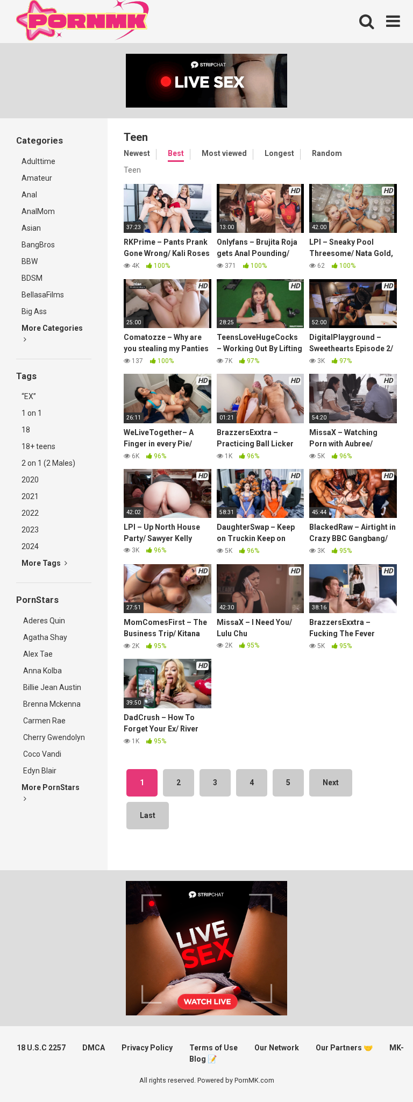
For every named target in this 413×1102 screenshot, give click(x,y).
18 (26, 429)
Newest (137, 153)
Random (327, 153)
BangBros (38, 244)
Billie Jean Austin (51, 687)
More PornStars (51, 787)
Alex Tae (37, 654)
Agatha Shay (44, 637)
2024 (30, 546)
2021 (30, 496)
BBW (30, 261)
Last (147, 815)
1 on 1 (32, 413)
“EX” (29, 396)
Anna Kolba (42, 670)
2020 (30, 479)
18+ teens (38, 446)
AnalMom (38, 211)
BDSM (32, 278)
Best (176, 153)
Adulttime (38, 161)
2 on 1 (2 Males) (48, 463)
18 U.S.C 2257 (41, 1047)
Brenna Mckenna (51, 704)
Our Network (276, 1047)
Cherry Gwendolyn (53, 737)
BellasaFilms (43, 294)
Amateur (37, 178)
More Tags (42, 563)
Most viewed (224, 153)
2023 (30, 529)
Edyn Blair (39, 770)
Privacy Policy (147, 1047)
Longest (279, 153)
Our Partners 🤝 (344, 1047)
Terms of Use (213, 1047)
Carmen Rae (44, 720)
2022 (30, 513)
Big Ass (34, 311)
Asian (31, 228)
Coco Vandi (41, 754)
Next (331, 782)
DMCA (93, 1047)
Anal (29, 194)
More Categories (52, 328)
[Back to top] (376, 1069)
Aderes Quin (43, 620)
